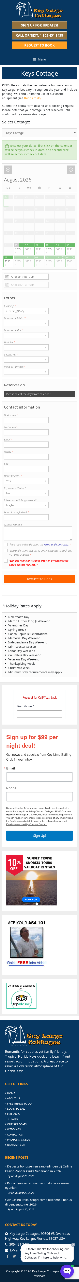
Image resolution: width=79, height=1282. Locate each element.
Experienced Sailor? (15, 488)
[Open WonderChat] (67, 1271)
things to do (32, 98)
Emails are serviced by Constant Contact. (26, 824)
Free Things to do (19, 1103)
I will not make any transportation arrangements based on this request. (38, 563)
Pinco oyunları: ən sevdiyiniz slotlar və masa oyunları (37, 1185)
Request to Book (39, 45)
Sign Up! (39, 835)
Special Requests (13, 524)
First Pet (9, 342)
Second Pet (11, 354)
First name (11, 415)
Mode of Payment (15, 366)
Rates (14, 1119)
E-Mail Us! (17, 1250)
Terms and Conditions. (56, 544)
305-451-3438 (19, 1244)
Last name (11, 427)
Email (8, 439)
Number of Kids (13, 330)
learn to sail (16, 1108)
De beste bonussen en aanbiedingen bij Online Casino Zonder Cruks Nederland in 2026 (38, 1168)
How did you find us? (16, 512)
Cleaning (10, 306)
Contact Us (15, 1134)
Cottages (13, 1114)
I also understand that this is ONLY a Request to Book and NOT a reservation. (40, 552)
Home (11, 1093)
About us (13, 1098)
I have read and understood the (40, 544)
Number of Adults (15, 318)
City (6, 464)
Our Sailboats (17, 1124)
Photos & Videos (18, 1139)
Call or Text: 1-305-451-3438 (39, 35)
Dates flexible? (13, 476)
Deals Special (16, 1145)
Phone (8, 451)
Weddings (14, 1129)
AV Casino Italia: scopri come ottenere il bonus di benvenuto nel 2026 (38, 1202)
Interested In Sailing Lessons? (20, 500)
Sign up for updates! (39, 25)
